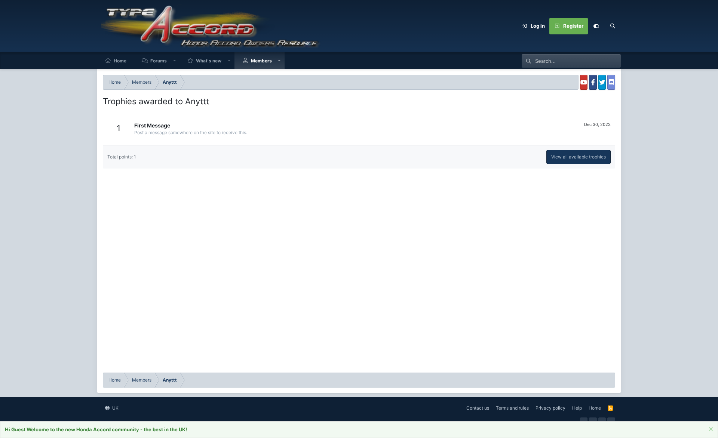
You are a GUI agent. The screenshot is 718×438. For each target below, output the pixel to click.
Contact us (477, 408)
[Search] (612, 26)
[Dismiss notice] (710, 430)
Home (120, 61)
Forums (158, 61)
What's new (208, 61)
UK (115, 408)
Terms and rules (512, 408)
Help (577, 408)
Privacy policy (550, 408)
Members (261, 61)
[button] (174, 60)
